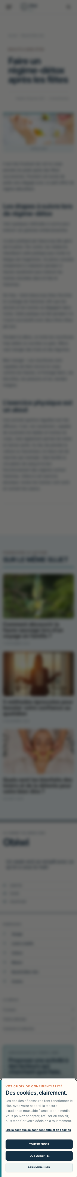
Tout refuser (39, 1144)
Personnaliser (39, 1167)
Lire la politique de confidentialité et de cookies (38, 1130)
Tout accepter (39, 1155)
